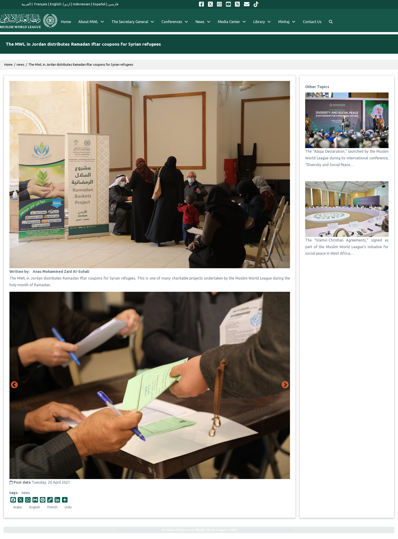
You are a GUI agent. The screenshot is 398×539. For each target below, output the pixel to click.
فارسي (113, 4)
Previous (14, 385)
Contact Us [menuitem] (312, 22)
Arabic (17, 507)
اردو (67, 4)
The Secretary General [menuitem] (129, 22)
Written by (19, 271)
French (52, 507)
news (25, 493)
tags (13, 493)
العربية (26, 4)
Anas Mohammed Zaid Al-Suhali (61, 271)
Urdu (68, 507)
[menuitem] (330, 22)
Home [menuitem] (66, 22)
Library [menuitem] (259, 22)
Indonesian (81, 4)
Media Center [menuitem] (229, 22)
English (56, 4)
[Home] (28, 21)
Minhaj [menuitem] (284, 22)
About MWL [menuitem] (88, 22)
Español (99, 4)
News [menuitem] (200, 22)
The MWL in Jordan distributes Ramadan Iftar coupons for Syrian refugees (80, 64)
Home (8, 64)
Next (285, 385)
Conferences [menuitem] (171, 22)
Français (40, 4)
